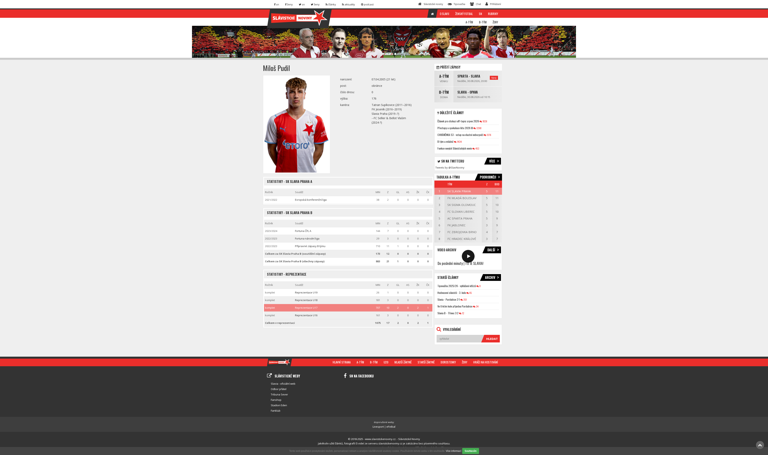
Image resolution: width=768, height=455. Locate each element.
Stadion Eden (279, 405)
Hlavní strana (342, 362)
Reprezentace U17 (306, 307)
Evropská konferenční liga (311, 200)
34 (477, 306)
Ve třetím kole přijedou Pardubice (454, 306)
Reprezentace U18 (306, 300)
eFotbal (390, 426)
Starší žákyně (426, 362)
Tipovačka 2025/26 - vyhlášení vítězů (456, 286)
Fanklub (275, 410)
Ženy (464, 362)
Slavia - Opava (467, 92)
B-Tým (444, 92)
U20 (386, 362)
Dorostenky (448, 362)
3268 (478, 128)
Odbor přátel (278, 389)
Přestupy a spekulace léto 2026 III (455, 128)
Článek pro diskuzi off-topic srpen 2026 (458, 121)
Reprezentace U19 (306, 292)
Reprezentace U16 (306, 315)
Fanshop (276, 400)
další (491, 249)
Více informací (453, 451)
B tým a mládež (445, 141)
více (492, 161)
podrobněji (488, 177)
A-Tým (444, 76)
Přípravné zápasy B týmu (310, 246)
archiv (490, 277)
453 (477, 148)
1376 (488, 135)
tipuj (493, 77)
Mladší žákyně (403, 362)
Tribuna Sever (279, 394)
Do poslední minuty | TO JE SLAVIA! (460, 263)
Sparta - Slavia (468, 76)
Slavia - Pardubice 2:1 (448, 299)
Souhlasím (471, 451)
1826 (484, 121)
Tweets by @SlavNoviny (449, 167)
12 (462, 313)
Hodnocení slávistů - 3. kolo (451, 292)
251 (465, 299)
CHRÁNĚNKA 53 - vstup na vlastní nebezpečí (460, 135)
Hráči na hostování (485, 362)
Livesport (378, 426)
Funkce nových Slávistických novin (454, 148)
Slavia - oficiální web (283, 383)
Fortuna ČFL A (303, 231)
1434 (459, 141)
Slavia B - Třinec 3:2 (447, 313)
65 (470, 292)
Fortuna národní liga (307, 238)
